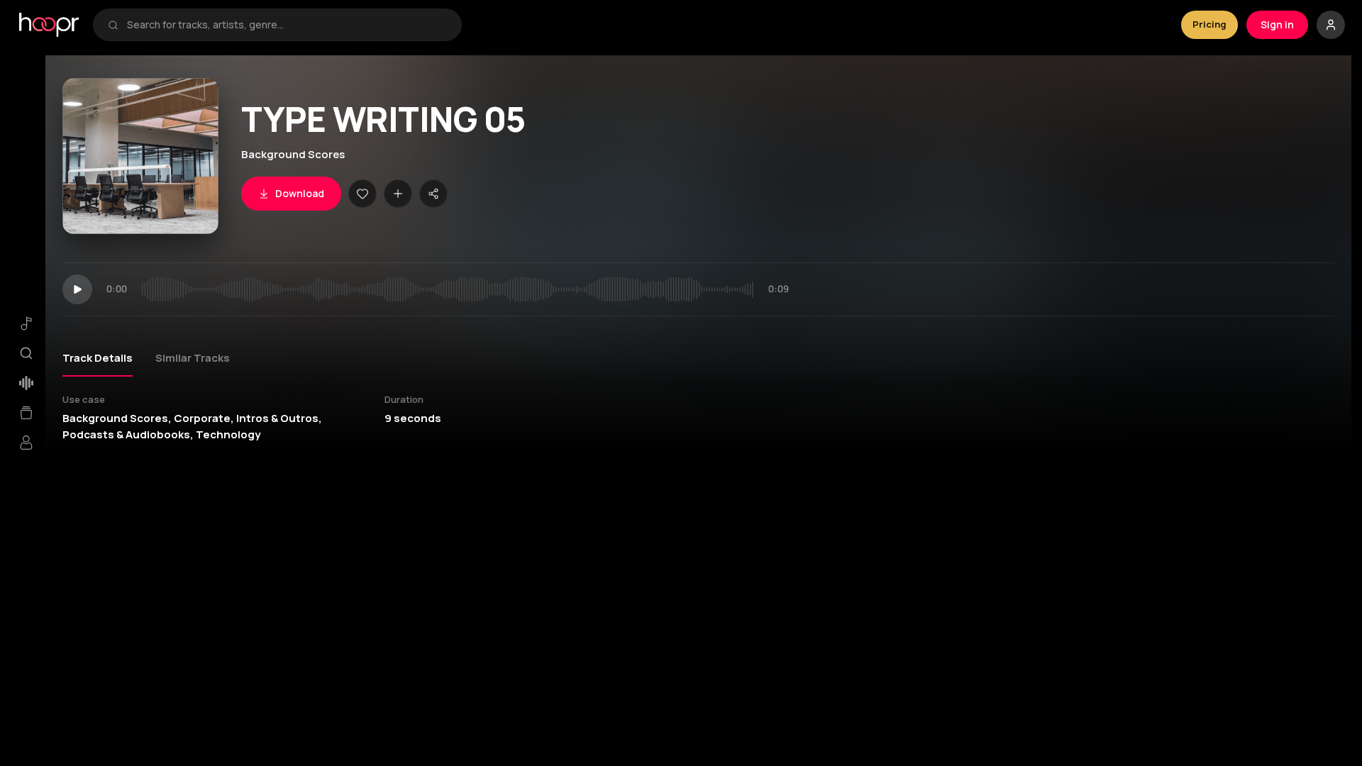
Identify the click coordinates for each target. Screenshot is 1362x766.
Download (299, 193)
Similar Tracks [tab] (192, 357)
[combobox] (287, 25)
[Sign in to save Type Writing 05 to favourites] (362, 193)
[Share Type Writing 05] (433, 193)
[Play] (77, 289)
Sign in (1277, 24)
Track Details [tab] (97, 357)
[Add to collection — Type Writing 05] (398, 193)
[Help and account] (1331, 25)
